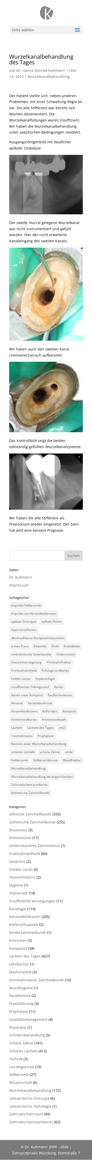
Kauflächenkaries (60, 695)
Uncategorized (21, 1066)
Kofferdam (49, 711)
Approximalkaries (23, 630)
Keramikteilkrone (40, 703)
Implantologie (45, 679)
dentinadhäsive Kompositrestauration (38, 638)
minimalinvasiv (21, 736)
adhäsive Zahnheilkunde (30, 814)
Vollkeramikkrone (45, 760)
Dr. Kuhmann (20, 577)
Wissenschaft (20, 1082)
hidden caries (20, 679)
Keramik (17, 703)
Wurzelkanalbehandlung (49, 76)
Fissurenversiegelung (26, 662)
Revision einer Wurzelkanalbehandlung (38, 744)
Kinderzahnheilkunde (27, 932)
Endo (55, 646)
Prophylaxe (45, 736)
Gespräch (17, 861)
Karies (58, 687)
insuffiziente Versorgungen (32, 901)
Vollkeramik (19, 760)
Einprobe (40, 646)
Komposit (69, 711)
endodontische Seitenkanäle (31, 654)
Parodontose (20, 995)
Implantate (18, 893)
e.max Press (20, 646)
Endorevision (65, 654)
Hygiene (16, 885)
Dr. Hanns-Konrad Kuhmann (40, 70)
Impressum (19, 585)
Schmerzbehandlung (27, 1035)
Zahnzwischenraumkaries (29, 784)
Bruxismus (18, 830)
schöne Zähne (50, 752)
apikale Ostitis (51, 621)
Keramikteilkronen (24, 711)
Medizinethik (20, 972)
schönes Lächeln (23, 752)
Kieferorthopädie (23, 924)
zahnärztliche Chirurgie (29, 1098)
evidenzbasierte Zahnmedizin (34, 845)
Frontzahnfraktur (59, 662)
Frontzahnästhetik (24, 670)
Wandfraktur (72, 760)
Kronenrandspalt (54, 719)
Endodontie (72, 646)
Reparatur (18, 1027)
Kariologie (17, 908)
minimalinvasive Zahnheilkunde (36, 979)
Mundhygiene (21, 987)
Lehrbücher (19, 964)
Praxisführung (21, 1003)
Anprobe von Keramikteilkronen (33, 613)
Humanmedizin (22, 877)
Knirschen (18, 940)
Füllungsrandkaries (55, 670)
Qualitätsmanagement (28, 1019)
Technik (15, 1058)
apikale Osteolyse (23, 621)
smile (69, 752)
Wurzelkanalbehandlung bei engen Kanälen (42, 776)
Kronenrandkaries (24, 719)
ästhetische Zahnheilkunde (30, 793)
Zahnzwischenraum (26, 1114)
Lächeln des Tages (40, 727)
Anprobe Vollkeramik (26, 605)
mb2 (62, 727)
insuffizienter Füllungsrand (30, 687)
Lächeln (16, 727)
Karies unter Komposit (27, 695)
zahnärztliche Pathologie (30, 1106)
